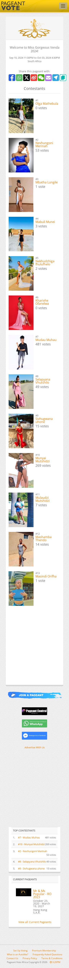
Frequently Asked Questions (47, 954)
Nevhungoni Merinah (44, 144)
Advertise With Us (35, 747)
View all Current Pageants (34, 922)
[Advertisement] (34, 648)
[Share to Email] (48, 77)
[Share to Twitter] (26, 77)
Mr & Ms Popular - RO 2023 (42, 894)
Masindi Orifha (46, 576)
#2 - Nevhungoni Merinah (32, 851)
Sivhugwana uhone (44, 420)
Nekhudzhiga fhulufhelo (44, 262)
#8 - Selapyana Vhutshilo (32, 861)
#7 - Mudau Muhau (29, 837)
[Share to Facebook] (12, 77)
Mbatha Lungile (46, 182)
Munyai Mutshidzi (42, 459)
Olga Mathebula (46, 103)
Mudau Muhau (46, 340)
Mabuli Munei (45, 222)
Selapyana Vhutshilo (42, 381)
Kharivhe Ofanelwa (42, 302)
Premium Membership (44, 950)
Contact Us (12, 958)
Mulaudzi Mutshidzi (42, 499)
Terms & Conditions (51, 958)
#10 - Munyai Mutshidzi (31, 844)
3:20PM (56, 962)
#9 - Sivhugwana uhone (31, 868)
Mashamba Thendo (43, 538)
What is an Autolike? (17, 954)
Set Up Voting (20, 950)
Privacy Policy (30, 958)
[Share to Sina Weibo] (33, 77)
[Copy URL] (63, 77)
